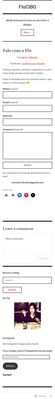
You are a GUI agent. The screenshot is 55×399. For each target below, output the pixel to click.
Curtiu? (7, 375)
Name (10, 88)
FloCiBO (27, 7)
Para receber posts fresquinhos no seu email (27, 351)
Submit (27, 165)
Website (7, 116)
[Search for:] (27, 280)
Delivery (10, 366)
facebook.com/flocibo (33, 63)
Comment (13, 129)
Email (10, 102)
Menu (26, 32)
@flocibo (33, 57)
